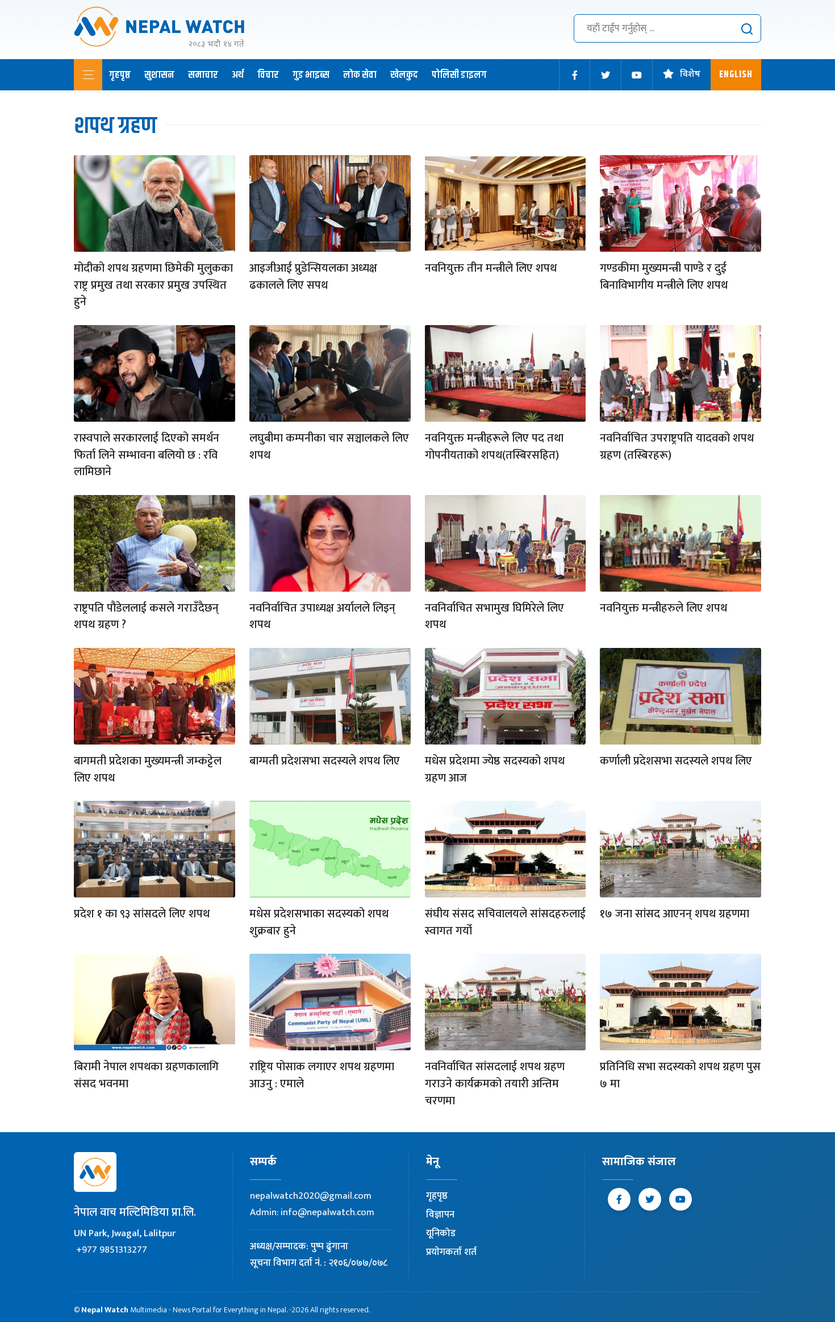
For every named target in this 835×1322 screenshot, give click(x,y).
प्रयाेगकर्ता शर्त (451, 1252)
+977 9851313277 (111, 1250)
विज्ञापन (440, 1215)
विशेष (690, 75)
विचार (268, 75)
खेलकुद (404, 75)
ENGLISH (736, 75)
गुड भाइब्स (311, 75)
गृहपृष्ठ (120, 75)
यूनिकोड (441, 1233)
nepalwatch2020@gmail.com (310, 1196)
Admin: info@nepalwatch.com (312, 1212)
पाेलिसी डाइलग (459, 75)
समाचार (203, 75)
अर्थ (238, 75)
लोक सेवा (360, 75)
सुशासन (159, 75)
